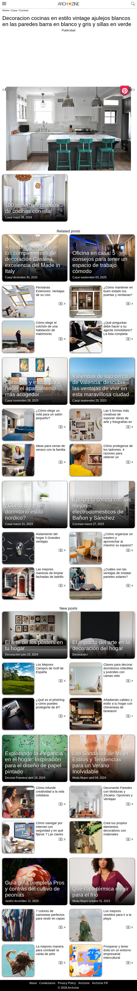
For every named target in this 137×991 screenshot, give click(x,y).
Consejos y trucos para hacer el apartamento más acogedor (32, 388)
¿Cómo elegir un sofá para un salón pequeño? (49, 414)
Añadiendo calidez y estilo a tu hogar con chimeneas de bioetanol (117, 705)
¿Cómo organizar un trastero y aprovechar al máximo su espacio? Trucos (118, 541)
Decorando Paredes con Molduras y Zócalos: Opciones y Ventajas (118, 793)
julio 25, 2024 (29, 654)
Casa (14, 10)
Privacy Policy (67, 983)
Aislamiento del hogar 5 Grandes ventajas (48, 537)
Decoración (12, 654)
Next (128, 89)
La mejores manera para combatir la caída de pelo (50, 950)
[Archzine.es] (68, 4)
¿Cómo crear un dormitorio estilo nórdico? (24, 512)
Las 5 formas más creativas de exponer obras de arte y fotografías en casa (117, 418)
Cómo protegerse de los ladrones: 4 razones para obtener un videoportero (118, 453)
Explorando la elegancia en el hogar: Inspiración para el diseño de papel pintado (34, 762)
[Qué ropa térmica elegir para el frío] (102, 881)
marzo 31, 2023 (23, 524)
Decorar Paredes (16, 777)
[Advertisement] (32, 58)
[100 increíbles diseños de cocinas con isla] (34, 198)
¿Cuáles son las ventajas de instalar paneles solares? (117, 573)
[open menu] (3, 3)
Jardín (9, 900)
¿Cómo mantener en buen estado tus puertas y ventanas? (118, 291)
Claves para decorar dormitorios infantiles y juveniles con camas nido (118, 670)
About (33, 983)
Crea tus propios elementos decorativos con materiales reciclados (115, 830)
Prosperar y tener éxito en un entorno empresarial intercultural (117, 952)
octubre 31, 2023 (99, 900)
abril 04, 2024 (97, 777)
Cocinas (23, 10)
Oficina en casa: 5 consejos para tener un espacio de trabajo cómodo (99, 262)
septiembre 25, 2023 (93, 400)
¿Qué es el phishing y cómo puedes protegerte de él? (50, 703)
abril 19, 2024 (36, 777)
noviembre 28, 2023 (25, 400)
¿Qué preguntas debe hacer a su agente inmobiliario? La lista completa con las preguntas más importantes (117, 332)
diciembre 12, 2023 (26, 900)
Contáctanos (47, 983)
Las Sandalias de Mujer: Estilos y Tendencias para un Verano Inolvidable (101, 762)
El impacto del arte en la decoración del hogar (101, 645)
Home (5, 10)
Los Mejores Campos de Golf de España (50, 668)
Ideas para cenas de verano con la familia (50, 447)
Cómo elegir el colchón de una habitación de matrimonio (47, 328)
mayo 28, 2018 (22, 217)
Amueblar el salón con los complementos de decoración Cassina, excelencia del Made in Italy (32, 259)
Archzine (84, 983)
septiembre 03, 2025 (93, 277)
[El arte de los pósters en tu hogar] (34, 635)
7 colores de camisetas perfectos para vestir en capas (50, 914)
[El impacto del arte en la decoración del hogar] (102, 635)
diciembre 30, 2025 (25, 277)
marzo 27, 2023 (94, 524)
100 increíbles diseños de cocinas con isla (32, 208)
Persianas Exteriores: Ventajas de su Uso (50, 291)
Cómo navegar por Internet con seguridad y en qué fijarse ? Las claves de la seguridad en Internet (49, 832)
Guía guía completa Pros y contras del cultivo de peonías (34, 889)
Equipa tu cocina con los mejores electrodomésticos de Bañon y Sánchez (101, 509)
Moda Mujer (79, 777)
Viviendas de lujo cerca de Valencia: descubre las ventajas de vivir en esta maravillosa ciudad (100, 385)
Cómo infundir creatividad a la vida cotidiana (50, 791)
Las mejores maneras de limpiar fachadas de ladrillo (50, 573)
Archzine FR (100, 983)
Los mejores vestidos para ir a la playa (117, 914)
